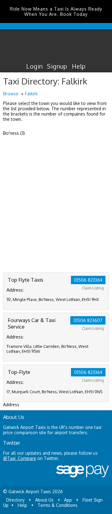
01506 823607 (87, 320)
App (68, 500)
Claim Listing (93, 288)
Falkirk (31, 93)
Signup (57, 66)
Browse (10, 93)
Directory (15, 500)
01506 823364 (88, 280)
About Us (44, 500)
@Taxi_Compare (19, 458)
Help (79, 66)
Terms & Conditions (57, 505)
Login (34, 66)
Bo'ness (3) (14, 133)
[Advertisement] (56, 213)
